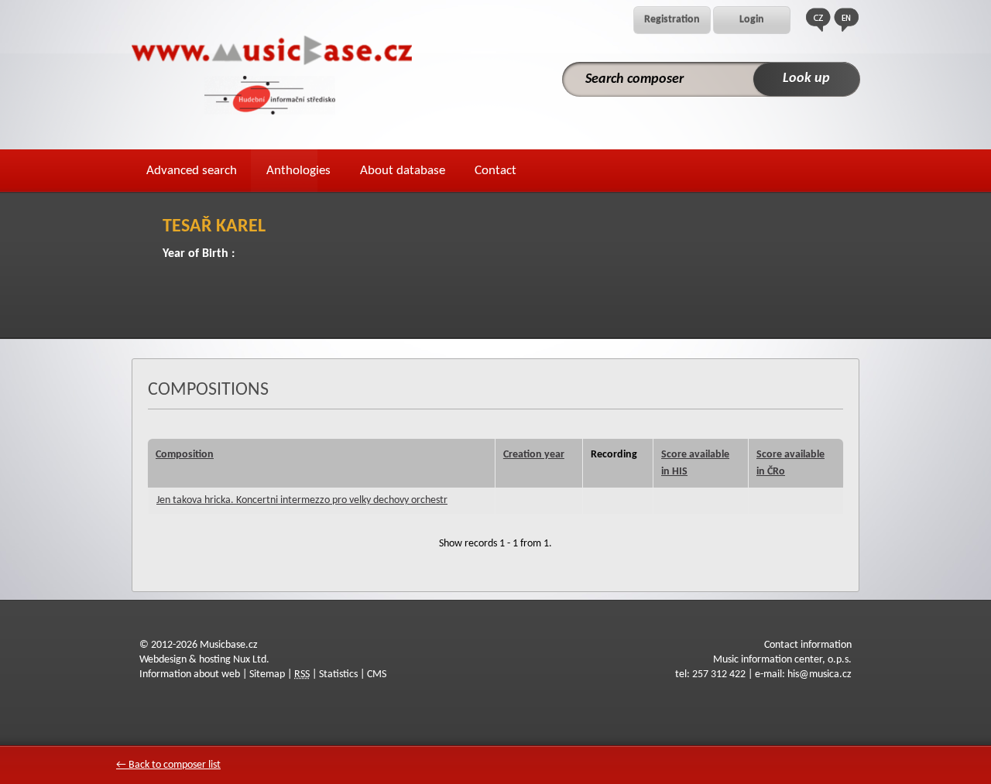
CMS (376, 674)
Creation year (533, 454)
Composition (185, 454)
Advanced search (191, 170)
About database (402, 170)
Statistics (338, 674)
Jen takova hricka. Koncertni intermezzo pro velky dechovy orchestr (301, 500)
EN (846, 20)
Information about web (189, 674)
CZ (818, 20)
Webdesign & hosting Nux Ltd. (204, 660)
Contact (495, 170)
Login (751, 20)
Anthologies (298, 170)
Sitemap (267, 674)
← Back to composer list (168, 765)
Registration (672, 20)
